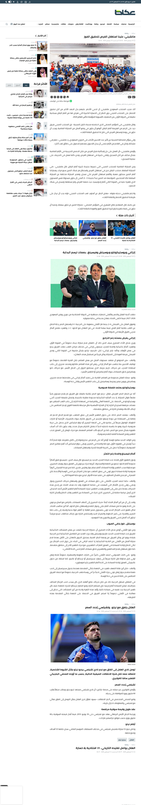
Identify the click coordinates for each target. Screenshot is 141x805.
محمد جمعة (131, 664)
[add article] (26, 2)
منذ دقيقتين (32, 50)
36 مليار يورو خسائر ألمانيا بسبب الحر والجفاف (22, 46)
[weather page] (21, 2)
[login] (17, 2)
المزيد (40, 24)
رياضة (96, 24)
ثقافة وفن (79, 24)
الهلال (132, 739)
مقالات (63, 24)
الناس (29, 102)
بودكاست (88, 24)
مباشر (47, 24)
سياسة (116, 24)
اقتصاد (109, 24)
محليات (123, 24)
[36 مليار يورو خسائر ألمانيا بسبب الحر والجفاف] (42, 46)
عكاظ (132, 33)
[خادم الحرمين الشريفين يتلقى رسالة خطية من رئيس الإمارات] (42, 59)
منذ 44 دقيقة (32, 76)
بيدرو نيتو (122, 739)
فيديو (102, 24)
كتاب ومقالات (27, 179)
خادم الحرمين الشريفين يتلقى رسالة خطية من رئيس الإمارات (23, 59)
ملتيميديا (55, 24)
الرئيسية (131, 24)
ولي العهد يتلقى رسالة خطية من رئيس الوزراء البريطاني (21, 72)
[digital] (30, 2)
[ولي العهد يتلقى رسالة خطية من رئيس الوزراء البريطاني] (42, 72)
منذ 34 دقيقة (32, 63)
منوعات (70, 24)
